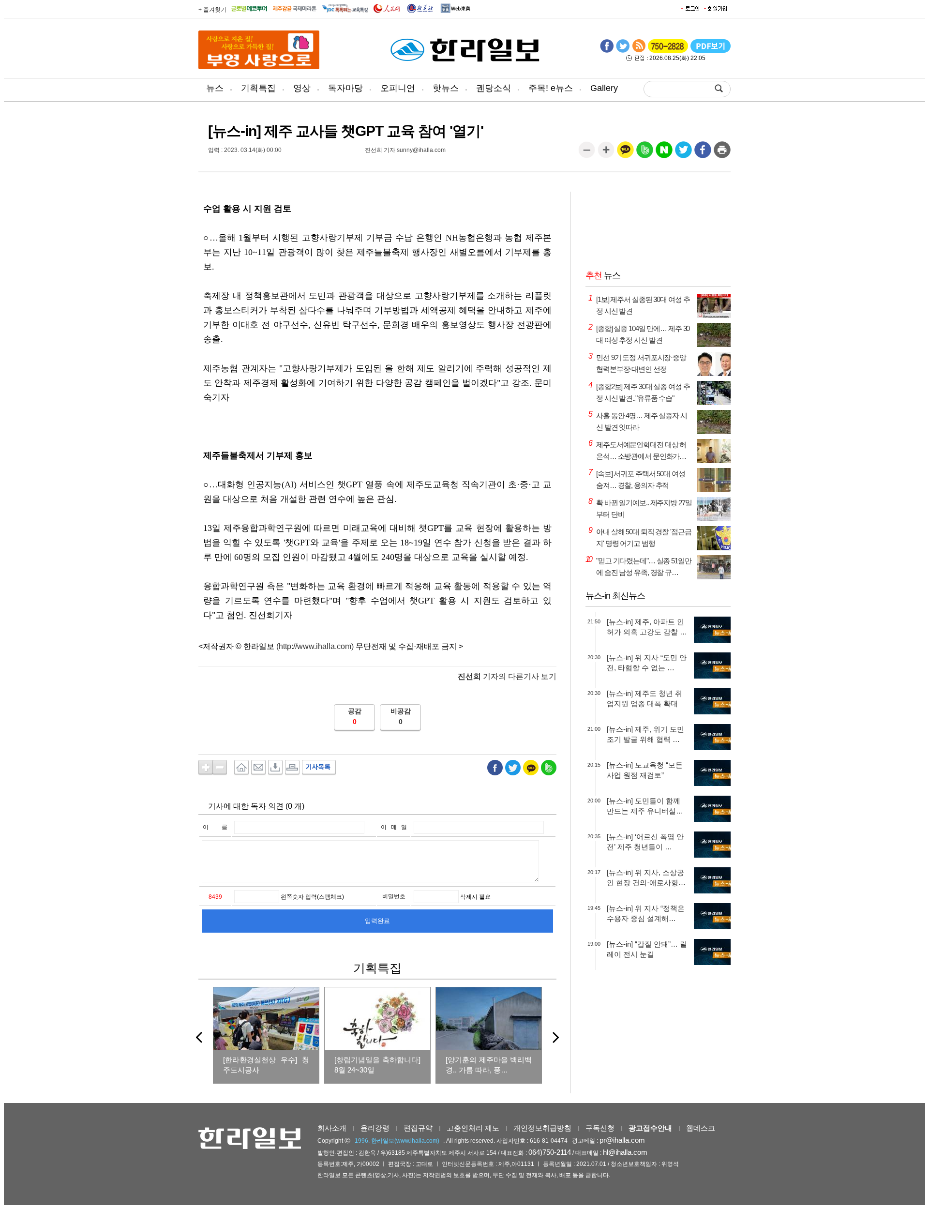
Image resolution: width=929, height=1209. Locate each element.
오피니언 (397, 88)
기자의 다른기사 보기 (507, 676)
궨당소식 (493, 88)
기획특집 (258, 88)
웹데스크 (700, 1128)
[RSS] (638, 50)
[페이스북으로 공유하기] (702, 153)
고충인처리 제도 (473, 1128)
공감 (354, 711)
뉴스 (215, 88)
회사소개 (331, 1128)
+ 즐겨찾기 (212, 9)
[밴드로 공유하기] (644, 153)
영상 (302, 88)
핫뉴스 (446, 88)
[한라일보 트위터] (622, 50)
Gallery (604, 88)
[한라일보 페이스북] (607, 50)
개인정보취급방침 (542, 1128)
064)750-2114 (549, 1152)
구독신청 (599, 1128)
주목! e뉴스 (550, 88)
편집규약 (418, 1128)
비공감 (400, 711)
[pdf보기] (710, 50)
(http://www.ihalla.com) (315, 646)
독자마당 (345, 88)
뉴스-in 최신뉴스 (615, 596)
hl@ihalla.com (625, 1152)
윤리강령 (375, 1128)
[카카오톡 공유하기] (625, 153)
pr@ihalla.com (622, 1140)
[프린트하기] (722, 153)
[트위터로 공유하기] (683, 153)
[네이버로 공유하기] (664, 153)
